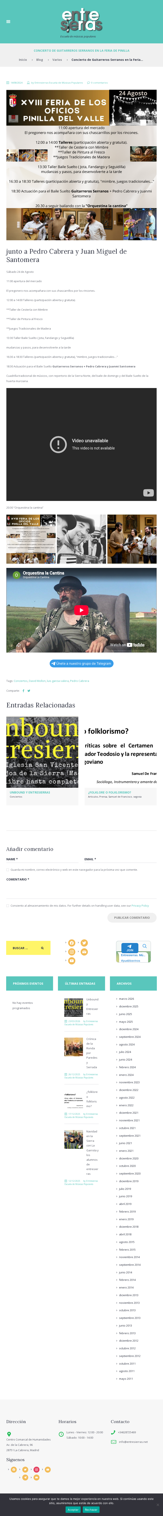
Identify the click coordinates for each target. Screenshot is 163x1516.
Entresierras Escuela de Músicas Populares (59, 82)
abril (125, 1204)
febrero (127, 1067)
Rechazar (91, 1509)
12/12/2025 (74, 1180)
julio (125, 1052)
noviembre (129, 1082)
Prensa (103, 796)
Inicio (23, 60)
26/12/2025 (74, 1074)
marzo (126, 999)
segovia (137, 796)
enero (126, 1075)
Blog (39, 60)
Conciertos (21, 681)
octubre (127, 1128)
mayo (126, 1022)
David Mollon (37, 681)
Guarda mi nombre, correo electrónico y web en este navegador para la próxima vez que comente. (74, 870)
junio (125, 1014)
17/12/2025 (74, 1113)
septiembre (130, 1037)
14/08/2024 (16, 82)
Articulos (93, 796)
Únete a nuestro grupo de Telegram (83, 663)
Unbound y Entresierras (30, 792)
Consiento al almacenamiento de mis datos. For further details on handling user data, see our (80, 905)
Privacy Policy (140, 905)
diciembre (128, 1006)
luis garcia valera (58, 681)
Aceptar (73, 1509)
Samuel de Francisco (120, 796)
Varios (57, 60)
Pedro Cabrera (79, 681)
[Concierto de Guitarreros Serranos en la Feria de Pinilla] (81, 165)
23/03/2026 (74, 1021)
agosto (127, 1044)
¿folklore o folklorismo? (109, 792)
